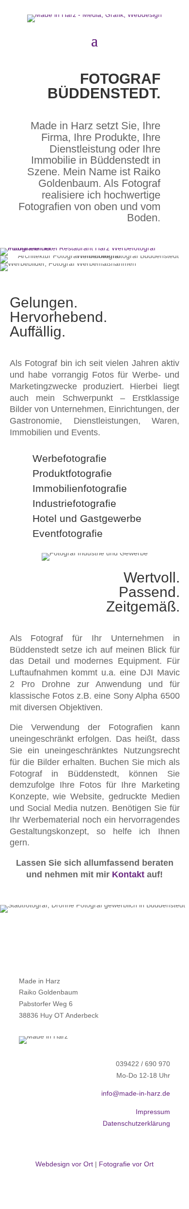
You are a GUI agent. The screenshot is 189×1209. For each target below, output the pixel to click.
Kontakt (128, 874)
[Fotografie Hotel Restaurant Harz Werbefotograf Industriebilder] (94, 248)
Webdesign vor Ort (64, 1164)
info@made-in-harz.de (135, 1093)
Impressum (153, 1112)
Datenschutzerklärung (136, 1123)
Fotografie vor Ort (126, 1164)
